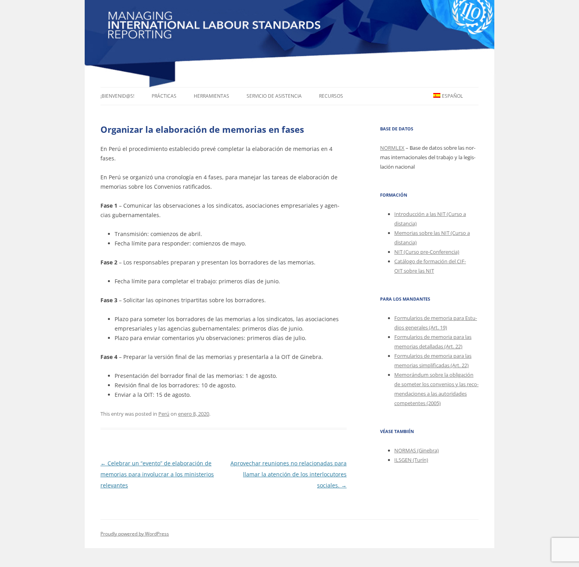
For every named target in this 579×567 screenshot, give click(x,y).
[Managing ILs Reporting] (289, 43)
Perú (163, 413)
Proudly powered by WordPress (134, 533)
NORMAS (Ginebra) (416, 450)
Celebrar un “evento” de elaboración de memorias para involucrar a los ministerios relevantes (157, 474)
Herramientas (211, 96)
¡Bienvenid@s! (117, 96)
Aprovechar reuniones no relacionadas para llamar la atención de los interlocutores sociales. (288, 474)
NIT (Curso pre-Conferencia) (426, 251)
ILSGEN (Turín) (411, 459)
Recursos (331, 96)
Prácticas (164, 96)
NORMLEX (392, 147)
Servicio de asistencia (274, 96)
